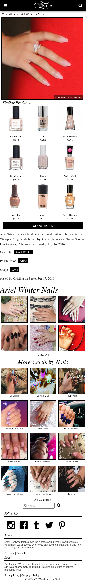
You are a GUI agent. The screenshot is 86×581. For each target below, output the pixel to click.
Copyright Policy (30, 575)
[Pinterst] (62, 530)
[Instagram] (10, 530)
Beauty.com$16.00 (16, 138)
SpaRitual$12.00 (16, 216)
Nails (41, 14)
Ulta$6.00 (43, 138)
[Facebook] (23, 530)
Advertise (9, 553)
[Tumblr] (36, 530)
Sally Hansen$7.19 (70, 216)
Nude (23, 261)
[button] (5, 5)
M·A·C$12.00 (42, 216)
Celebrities (8, 14)
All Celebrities (43, 499)
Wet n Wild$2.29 (70, 177)
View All (43, 354)
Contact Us (22, 553)
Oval (15, 269)
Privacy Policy (12, 575)
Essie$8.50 (43, 177)
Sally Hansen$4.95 (70, 138)
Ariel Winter (26, 14)
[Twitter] (49, 530)
